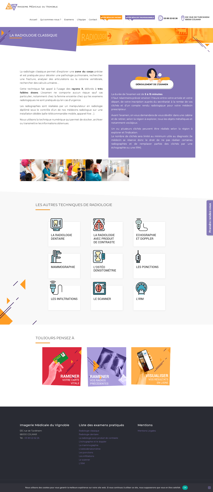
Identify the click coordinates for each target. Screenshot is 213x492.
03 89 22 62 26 (32, 438)
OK (185, 487)
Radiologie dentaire (89, 434)
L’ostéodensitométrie (90, 449)
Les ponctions (86, 452)
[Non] (209, 487)
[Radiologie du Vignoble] (31, 6)
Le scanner (84, 459)
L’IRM (82, 463)
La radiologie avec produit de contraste (98, 438)
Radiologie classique (89, 430)
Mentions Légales (147, 430)
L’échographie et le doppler (92, 441)
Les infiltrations (86, 456)
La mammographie (88, 445)
